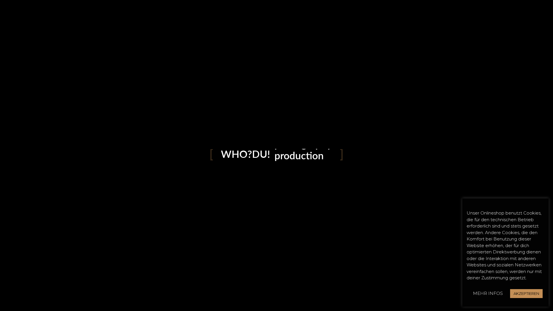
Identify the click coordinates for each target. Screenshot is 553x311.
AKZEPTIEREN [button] (526, 293)
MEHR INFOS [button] (488, 293)
